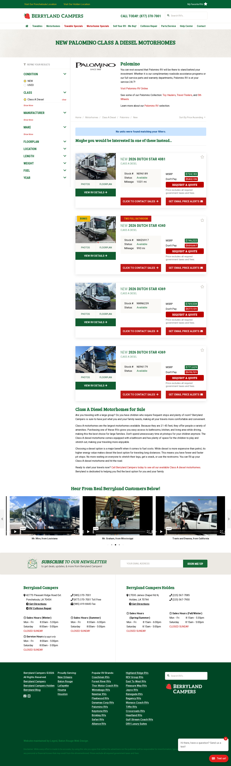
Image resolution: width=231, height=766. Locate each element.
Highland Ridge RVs (137, 672)
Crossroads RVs (135, 711)
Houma (62, 689)
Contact (201, 26)
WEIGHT (29, 163)
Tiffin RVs (131, 706)
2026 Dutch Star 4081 (143, 161)
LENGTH (29, 156)
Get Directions (38, 603)
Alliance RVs (99, 723)
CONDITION (31, 74)
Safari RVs (98, 719)
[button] (2, 519)
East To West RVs (136, 681)
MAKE (27, 127)
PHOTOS (85, 184)
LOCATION (30, 149)
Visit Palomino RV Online (134, 88)
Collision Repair (148, 26)
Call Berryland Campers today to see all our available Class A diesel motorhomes (155, 467)
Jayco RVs (132, 689)
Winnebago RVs (101, 689)
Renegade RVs (134, 694)
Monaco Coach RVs (137, 702)
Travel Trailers (184, 95)
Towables (37, 26)
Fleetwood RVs (100, 698)
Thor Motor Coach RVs (105, 685)
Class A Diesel (36, 99)
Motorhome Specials (98, 26)
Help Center (186, 26)
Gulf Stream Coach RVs (139, 719)
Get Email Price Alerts (184, 201)
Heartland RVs (134, 715)
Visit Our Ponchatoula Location (40, 4)
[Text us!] (218, 759)
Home (78, 117)
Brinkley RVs (99, 715)
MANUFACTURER (34, 113)
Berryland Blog (32, 689)
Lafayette (63, 685)
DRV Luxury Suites (136, 723)
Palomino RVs (100, 706)
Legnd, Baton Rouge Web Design (69, 740)
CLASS (28, 93)
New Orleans (65, 677)
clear (64, 100)
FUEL (27, 170)
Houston (63, 694)
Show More (28, 105)
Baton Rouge (65, 681)
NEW (30, 80)
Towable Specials (73, 26)
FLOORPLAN (31, 142)
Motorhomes (53, 26)
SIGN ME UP (195, 563)
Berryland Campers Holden (39, 685)
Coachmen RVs (101, 677)
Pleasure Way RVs (136, 685)
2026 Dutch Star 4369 (143, 291)
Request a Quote (184, 185)
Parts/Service (168, 26)
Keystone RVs (100, 711)
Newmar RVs (99, 694)
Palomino (124, 117)
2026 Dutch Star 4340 (143, 227)
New (135, 117)
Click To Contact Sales (139, 201)
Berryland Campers (35, 681)
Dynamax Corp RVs (103, 702)
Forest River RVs (101, 681)
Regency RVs (133, 698)
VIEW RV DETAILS (94, 192)
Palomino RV (151, 105)
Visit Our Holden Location (77, 4)
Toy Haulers (169, 95)
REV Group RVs (134, 677)
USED (31, 85)
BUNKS (83, 218)
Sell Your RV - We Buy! (124, 26)
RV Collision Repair (40, 608)
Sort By (191, 117)
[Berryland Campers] (53, 16)
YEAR (27, 178)
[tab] (45, 74)
